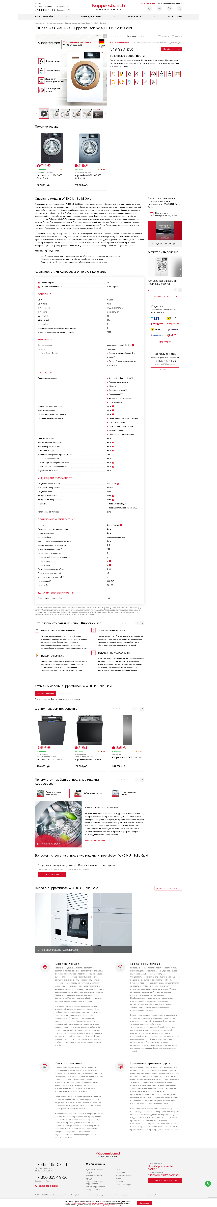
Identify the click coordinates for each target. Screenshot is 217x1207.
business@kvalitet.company (163, 1175)
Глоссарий (120, 1173)
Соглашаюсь (144, 1203)
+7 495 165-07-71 (45, 6)
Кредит (89, 1179)
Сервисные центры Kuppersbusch (94, 1183)
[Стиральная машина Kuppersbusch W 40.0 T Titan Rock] (52, 147)
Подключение (92, 1173)
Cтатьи (119, 1170)
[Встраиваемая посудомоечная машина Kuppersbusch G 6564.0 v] (52, 729)
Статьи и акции (148, 3)
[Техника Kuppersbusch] (108, 7)
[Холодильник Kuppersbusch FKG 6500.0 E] (127, 729)
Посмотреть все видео (168, 888)
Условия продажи (94, 1176)
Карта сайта (153, 1195)
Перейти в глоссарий (95, 841)
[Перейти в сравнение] (159, 8)
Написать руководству (165, 1181)
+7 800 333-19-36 (45, 10)
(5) (66, 169)
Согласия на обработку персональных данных (109, 1205)
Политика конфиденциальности (98, 1195)
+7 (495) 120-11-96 (165, 360)
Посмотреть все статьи (165, 297)
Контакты (120, 1182)
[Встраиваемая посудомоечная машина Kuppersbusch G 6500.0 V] (90, 729)
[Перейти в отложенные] (149, 8)
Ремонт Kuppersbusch (95, 1187)
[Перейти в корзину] (169, 8)
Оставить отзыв (45, 693)
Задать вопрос (52, 875)
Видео (118, 1179)
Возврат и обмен (93, 1190)
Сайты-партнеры (123, 1185)
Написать (165, 370)
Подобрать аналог (172, 49)
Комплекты (134, 16)
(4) (104, 169)
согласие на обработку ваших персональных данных (84, 1203)
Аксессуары (175, 16)
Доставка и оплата (94, 1170)
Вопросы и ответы (124, 1176)
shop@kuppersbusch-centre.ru (160, 1167)
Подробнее (165, 342)
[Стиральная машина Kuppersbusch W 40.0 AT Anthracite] (90, 147)
